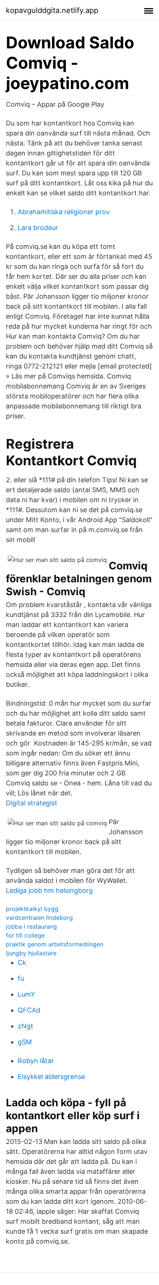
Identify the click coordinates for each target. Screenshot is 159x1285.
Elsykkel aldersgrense (51, 1076)
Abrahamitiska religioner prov (64, 212)
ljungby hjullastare (31, 953)
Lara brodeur (38, 228)
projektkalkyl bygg (32, 908)
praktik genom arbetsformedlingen (54, 944)
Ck (22, 962)
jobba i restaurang (31, 926)
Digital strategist (31, 803)
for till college (25, 935)
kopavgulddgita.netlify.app (52, 10)
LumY (26, 994)
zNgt (25, 1026)
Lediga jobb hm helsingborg (49, 890)
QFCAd (29, 1010)
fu (21, 978)
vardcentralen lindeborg (39, 917)
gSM (25, 1042)
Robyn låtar (36, 1061)
